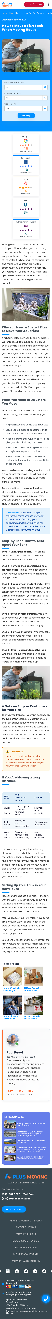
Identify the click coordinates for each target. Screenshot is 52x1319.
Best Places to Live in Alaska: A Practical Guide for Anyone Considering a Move (30, 1134)
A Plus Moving (13, 512)
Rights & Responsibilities (16, 1299)
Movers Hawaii (26, 1227)
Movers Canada (26, 1247)
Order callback (14, 1209)
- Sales (16, 1198)
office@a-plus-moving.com (18, 1294)
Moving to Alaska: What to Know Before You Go (31, 1124)
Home (4, 13)
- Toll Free (18, 1194)
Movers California (26, 1254)
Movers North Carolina (26, 1220)
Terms (9, 1302)
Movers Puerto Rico (26, 1241)
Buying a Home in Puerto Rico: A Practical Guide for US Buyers (30, 1158)
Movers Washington (26, 1261)
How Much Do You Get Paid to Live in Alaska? (32, 1141)
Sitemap (9, 1313)
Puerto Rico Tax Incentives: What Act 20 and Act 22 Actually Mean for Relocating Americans (31, 1149)
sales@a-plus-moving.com (18, 1292)
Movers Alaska (26, 1234)
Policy (16, 1302)
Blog (11, 13)
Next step (26, 115)
